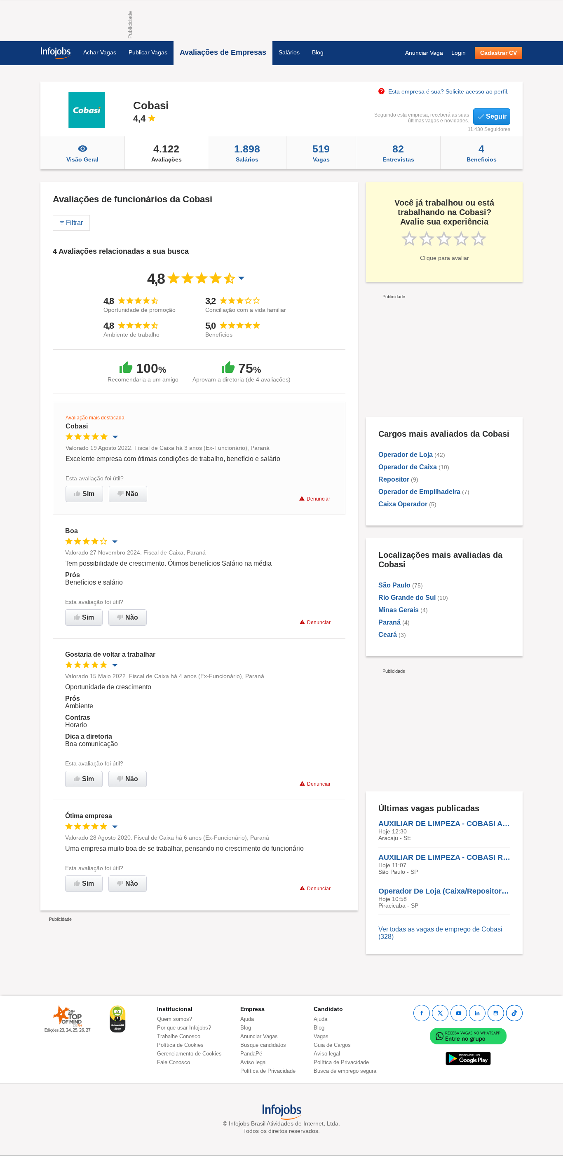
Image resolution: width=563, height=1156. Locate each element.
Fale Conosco (173, 1062)
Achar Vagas (99, 52)
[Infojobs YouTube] (458, 1013)
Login (458, 52)
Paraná (389, 622)
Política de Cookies (180, 1045)
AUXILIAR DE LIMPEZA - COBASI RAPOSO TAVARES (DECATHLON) (444, 857)
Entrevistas (398, 153)
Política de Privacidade (268, 1071)
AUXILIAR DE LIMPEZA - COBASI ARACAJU (444, 823)
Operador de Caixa (407, 466)
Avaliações (166, 153)
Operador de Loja (405, 454)
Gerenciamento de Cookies (189, 1054)
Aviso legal (253, 1062)
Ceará (387, 634)
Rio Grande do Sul (407, 597)
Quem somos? (174, 1019)
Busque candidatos (263, 1045)
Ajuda (247, 1019)
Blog (318, 52)
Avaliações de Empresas (223, 52)
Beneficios (482, 153)
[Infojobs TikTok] (514, 1013)
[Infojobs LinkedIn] (477, 1013)
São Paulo (394, 585)
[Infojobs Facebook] (421, 1013)
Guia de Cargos (332, 1045)
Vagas (321, 153)
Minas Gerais (398, 609)
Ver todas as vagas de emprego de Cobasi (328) (440, 933)
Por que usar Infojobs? (184, 1028)
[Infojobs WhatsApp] (468, 1036)
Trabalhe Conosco (178, 1036)
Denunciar (318, 499)
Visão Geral (82, 159)
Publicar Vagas (148, 52)
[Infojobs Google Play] (468, 1058)
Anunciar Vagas (259, 1036)
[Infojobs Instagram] (496, 1013)
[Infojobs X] (440, 1013)
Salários (289, 52)
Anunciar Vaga (424, 52)
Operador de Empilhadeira (419, 491)
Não (132, 493)
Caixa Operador (402, 504)
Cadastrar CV (498, 52)
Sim (88, 493)
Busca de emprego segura (345, 1071)
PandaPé (251, 1054)
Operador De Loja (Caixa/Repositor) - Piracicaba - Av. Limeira (444, 891)
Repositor (393, 479)
